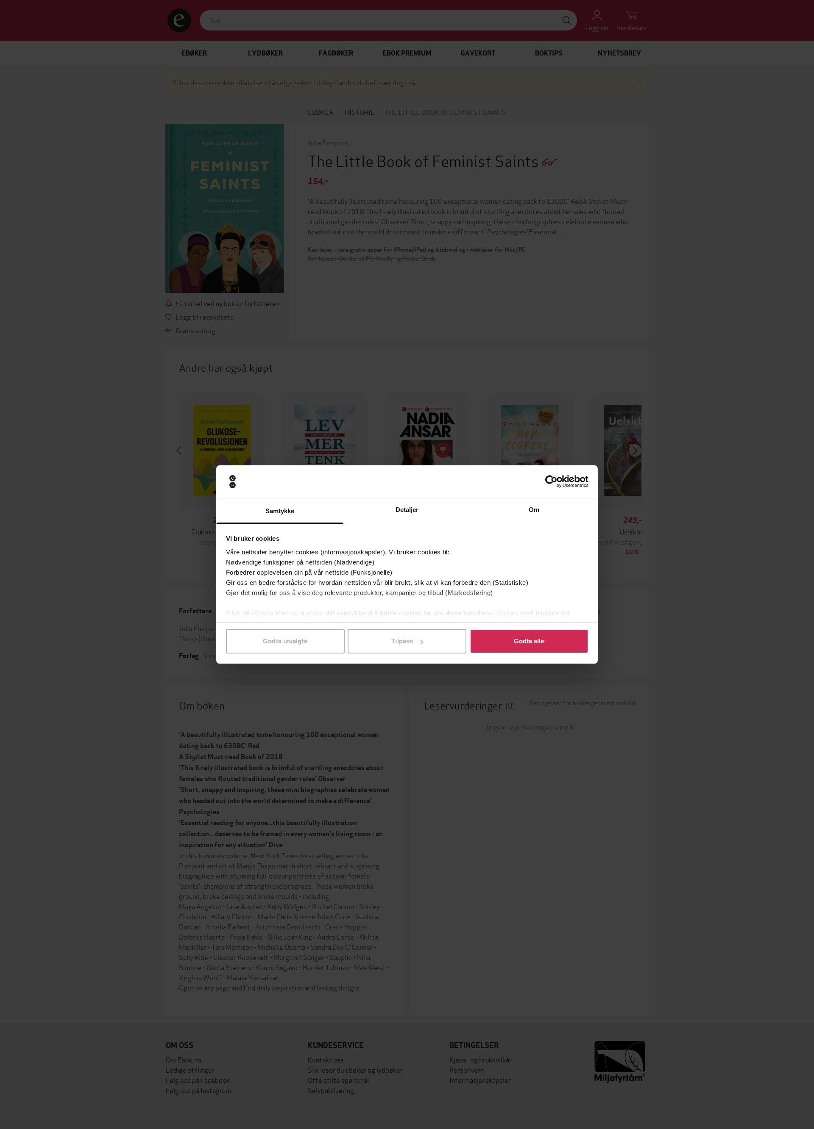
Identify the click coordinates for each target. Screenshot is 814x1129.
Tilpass (402, 641)
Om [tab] (534, 509)
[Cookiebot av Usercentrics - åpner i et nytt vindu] (551, 482)
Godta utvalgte (285, 641)
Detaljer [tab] (407, 509)
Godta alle (529, 641)
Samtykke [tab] (280, 510)
